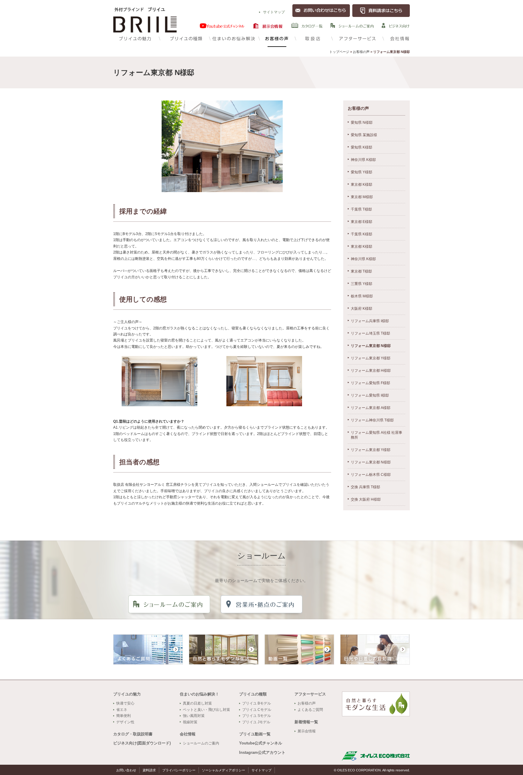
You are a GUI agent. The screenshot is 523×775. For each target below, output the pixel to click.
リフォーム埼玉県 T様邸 (370, 333)
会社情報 (396, 38)
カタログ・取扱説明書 (133, 734)
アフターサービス (357, 38)
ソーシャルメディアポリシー (223, 770)
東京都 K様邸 (361, 184)
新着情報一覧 (306, 722)
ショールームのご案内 (201, 743)
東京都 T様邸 (361, 271)
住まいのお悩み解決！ (199, 694)
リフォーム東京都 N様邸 (371, 346)
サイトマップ (274, 12)
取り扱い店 (313, 38)
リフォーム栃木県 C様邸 (371, 475)
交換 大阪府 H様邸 (366, 499)
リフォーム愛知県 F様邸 (370, 383)
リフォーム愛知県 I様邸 (370, 395)
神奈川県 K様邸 (363, 160)
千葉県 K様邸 (361, 234)
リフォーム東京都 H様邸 (371, 370)
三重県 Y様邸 (361, 284)
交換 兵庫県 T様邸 (365, 487)
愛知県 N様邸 (362, 122)
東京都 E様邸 (361, 222)
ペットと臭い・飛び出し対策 (206, 710)
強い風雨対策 (194, 716)
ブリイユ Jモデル (256, 722)
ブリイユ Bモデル (256, 703)
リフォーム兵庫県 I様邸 (370, 321)
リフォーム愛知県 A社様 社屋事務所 (376, 435)
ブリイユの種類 (184, 38)
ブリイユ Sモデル (256, 716)
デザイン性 (125, 722)
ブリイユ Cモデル (256, 710)
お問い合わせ (126, 770)
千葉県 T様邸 (361, 209)
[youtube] (222, 26)
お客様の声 (276, 38)
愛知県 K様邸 (361, 147)
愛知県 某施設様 (364, 135)
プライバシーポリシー (179, 770)
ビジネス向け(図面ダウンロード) (142, 743)
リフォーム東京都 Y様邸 (370, 358)
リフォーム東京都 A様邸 (370, 408)
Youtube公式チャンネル (260, 743)
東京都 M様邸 (362, 197)
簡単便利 (123, 716)
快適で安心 (125, 703)
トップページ (339, 52)
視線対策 (190, 722)
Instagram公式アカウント (262, 752)
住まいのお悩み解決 (233, 38)
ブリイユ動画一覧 (255, 734)
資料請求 (149, 770)
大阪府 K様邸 (361, 308)
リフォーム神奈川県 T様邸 (372, 420)
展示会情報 (307, 731)
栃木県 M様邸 (362, 296)
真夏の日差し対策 (197, 703)
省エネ (121, 710)
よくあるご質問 (310, 710)
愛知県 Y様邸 (361, 172)
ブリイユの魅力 (136, 38)
